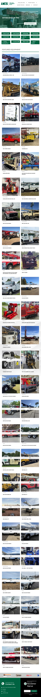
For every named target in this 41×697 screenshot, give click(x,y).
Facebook (4, 689)
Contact (35, 5)
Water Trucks (20, 5)
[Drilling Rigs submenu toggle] (27, 3)
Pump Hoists (31, 2)
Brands (28, 5)
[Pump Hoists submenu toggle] (36, 3)
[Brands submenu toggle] (32, 5)
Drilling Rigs (21, 2)
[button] (6, 33)
